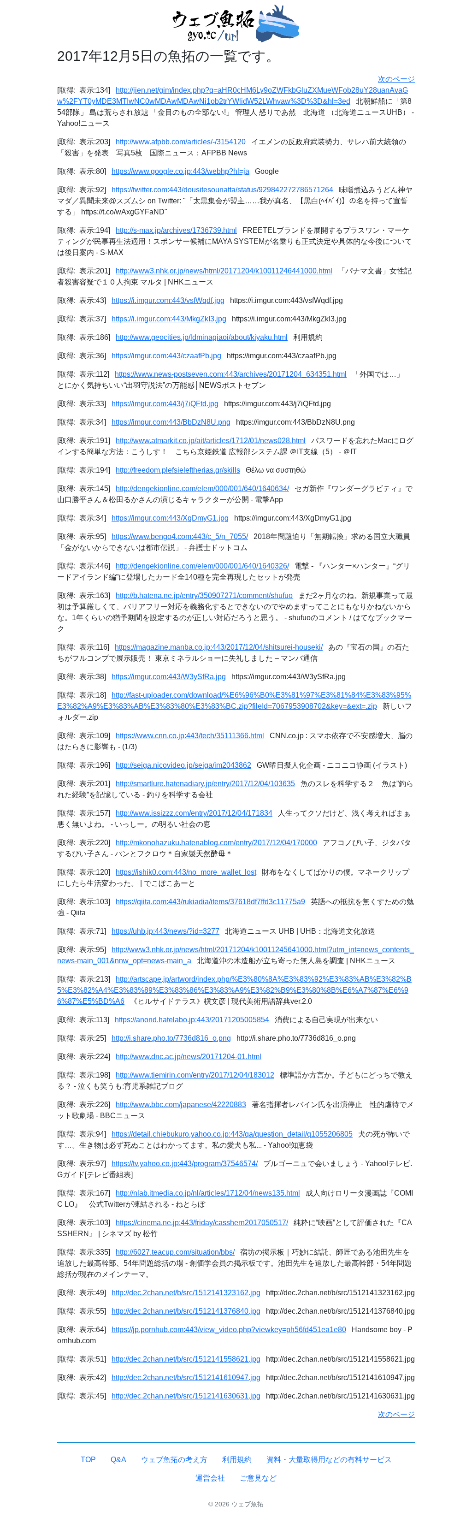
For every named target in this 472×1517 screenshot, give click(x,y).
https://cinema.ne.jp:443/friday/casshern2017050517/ (202, 1223)
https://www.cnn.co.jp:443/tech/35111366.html (190, 736)
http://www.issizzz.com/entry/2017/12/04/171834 (194, 813)
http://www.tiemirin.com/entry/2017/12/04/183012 (195, 1075)
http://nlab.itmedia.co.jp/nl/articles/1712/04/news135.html (208, 1193)
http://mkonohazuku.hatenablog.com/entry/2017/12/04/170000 (216, 843)
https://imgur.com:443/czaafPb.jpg (166, 356)
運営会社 (210, 1478)
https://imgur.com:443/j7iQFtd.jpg (165, 404)
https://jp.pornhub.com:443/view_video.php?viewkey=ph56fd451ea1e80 (229, 1329)
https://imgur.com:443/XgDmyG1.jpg (170, 518)
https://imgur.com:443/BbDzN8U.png (171, 422)
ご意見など (258, 1478)
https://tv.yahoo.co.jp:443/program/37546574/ (185, 1163)
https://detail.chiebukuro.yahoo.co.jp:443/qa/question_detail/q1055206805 (232, 1134)
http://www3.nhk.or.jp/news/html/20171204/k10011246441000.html (224, 271)
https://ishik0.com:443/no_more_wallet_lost (186, 872)
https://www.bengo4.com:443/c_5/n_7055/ (180, 536)
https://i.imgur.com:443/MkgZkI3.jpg (169, 319)
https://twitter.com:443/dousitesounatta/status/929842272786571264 (222, 190)
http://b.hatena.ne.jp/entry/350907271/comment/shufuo (204, 595)
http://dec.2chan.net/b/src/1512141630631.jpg (186, 1396)
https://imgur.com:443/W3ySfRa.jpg (169, 677)
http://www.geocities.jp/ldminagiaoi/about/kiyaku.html (202, 337)
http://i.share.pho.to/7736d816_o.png (171, 1038)
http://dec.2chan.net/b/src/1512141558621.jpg (186, 1359)
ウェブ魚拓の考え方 (174, 1460)
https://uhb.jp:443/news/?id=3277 (165, 931)
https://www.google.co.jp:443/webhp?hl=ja (180, 171)
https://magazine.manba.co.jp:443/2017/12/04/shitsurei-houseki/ (219, 647)
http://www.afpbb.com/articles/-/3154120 (181, 142)
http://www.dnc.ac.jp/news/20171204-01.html (188, 1057)
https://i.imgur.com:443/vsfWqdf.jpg (168, 300)
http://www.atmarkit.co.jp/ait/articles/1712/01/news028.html (211, 440)
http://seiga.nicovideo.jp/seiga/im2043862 (183, 765)
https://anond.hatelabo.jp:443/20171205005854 (192, 1020)
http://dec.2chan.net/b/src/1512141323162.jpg (186, 1293)
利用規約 (237, 1460)
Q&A (118, 1460)
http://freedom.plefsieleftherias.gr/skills (178, 470)
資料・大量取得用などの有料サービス (329, 1460)
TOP (88, 1460)
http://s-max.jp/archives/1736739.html (176, 230)
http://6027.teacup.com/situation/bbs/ (175, 1252)
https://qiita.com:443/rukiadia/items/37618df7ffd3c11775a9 (210, 902)
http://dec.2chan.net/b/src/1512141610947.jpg (186, 1377)
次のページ (396, 79)
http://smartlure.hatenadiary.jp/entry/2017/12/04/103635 (205, 784)
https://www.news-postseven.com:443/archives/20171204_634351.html (231, 374)
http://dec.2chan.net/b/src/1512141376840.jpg (186, 1311)
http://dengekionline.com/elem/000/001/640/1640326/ (202, 566)
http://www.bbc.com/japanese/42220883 (181, 1104)
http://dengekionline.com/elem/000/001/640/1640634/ (202, 488)
